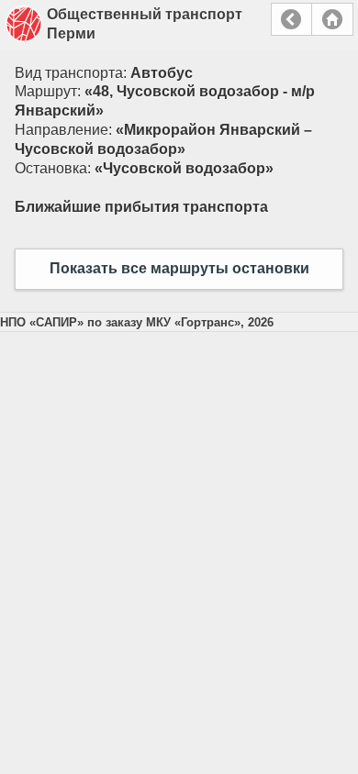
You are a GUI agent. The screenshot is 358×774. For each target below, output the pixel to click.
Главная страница (332, 19)
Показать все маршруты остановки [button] (179, 268)
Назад (291, 19)
